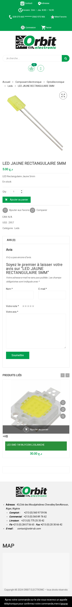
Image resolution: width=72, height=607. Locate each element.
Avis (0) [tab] (11, 240)
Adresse (45, 3)
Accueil (6, 82)
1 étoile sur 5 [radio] (23, 306)
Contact (28, 3)
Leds (10, 86)
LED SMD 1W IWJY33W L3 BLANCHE (26, 444)
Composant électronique (28, 82)
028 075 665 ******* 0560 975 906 (29, 16)
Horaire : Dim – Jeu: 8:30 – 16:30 (38, 10)
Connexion (30, 27)
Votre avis (12, 311)
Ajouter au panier (19, 199)
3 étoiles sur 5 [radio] (28, 306)
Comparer (42, 210)
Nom (9, 289)
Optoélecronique (55, 82)
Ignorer (64, 603)
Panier (48, 27)
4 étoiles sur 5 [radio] (30, 306)
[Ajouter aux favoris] (63, 402)
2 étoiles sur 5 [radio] (26, 306)
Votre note (12, 306)
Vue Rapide (63, 416)
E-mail (43, 289)
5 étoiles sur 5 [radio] (33, 306)
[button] (63, 95)
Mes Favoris (60, 16)
